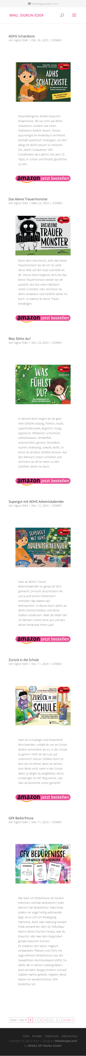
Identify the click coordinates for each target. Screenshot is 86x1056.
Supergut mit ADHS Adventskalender (36, 501)
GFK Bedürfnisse (21, 818)
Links (26, 1036)
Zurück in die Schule (24, 660)
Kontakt (37, 1036)
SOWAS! (57, 40)
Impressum (52, 1036)
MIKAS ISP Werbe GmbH (45, 1046)
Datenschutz (69, 1036)
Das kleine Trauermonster (28, 199)
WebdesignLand (66, 1041)
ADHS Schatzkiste (22, 36)
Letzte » (68, 1020)
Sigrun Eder (21, 40)
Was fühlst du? (20, 338)
